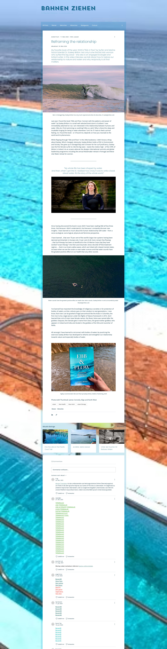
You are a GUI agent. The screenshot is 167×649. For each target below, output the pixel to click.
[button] (122, 25)
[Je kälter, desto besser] (83, 437)
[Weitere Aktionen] (115, 37)
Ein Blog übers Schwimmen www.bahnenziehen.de (57, 13)
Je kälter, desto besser (81, 447)
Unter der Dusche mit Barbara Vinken (109, 448)
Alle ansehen (120, 426)
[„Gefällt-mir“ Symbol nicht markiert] (56, 493)
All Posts (45, 25)
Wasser (54, 25)
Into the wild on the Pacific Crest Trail (55, 448)
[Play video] (83, 195)
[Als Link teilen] (56, 415)
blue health (62, 404)
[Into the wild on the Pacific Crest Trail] (55, 437)
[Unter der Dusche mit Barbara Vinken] (111, 437)
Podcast (94, 25)
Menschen (63, 25)
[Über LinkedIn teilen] (52, 415)
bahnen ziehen (68, 8)
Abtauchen (73, 25)
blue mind (72, 404)
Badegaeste (85, 25)
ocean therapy (81, 404)
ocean (54, 404)
